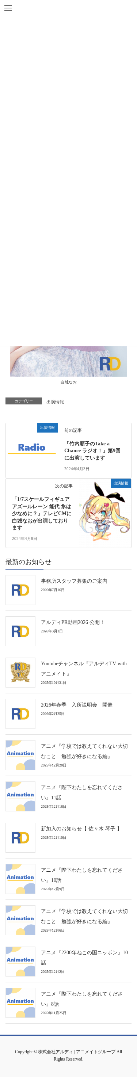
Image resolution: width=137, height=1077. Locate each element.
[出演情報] (32, 448)
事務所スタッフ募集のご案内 (74, 581)
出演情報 (55, 401)
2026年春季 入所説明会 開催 (77, 705)
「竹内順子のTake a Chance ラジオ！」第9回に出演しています (92, 451)
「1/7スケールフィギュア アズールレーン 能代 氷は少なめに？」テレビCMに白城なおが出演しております (43, 513)
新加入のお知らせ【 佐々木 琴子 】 (81, 828)
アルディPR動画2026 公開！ (73, 622)
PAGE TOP (125, 1039)
